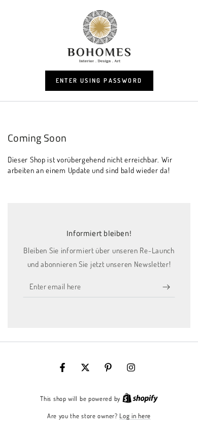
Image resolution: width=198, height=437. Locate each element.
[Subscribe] (168, 287)
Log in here (135, 416)
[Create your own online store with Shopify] (140, 398)
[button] (99, 81)
